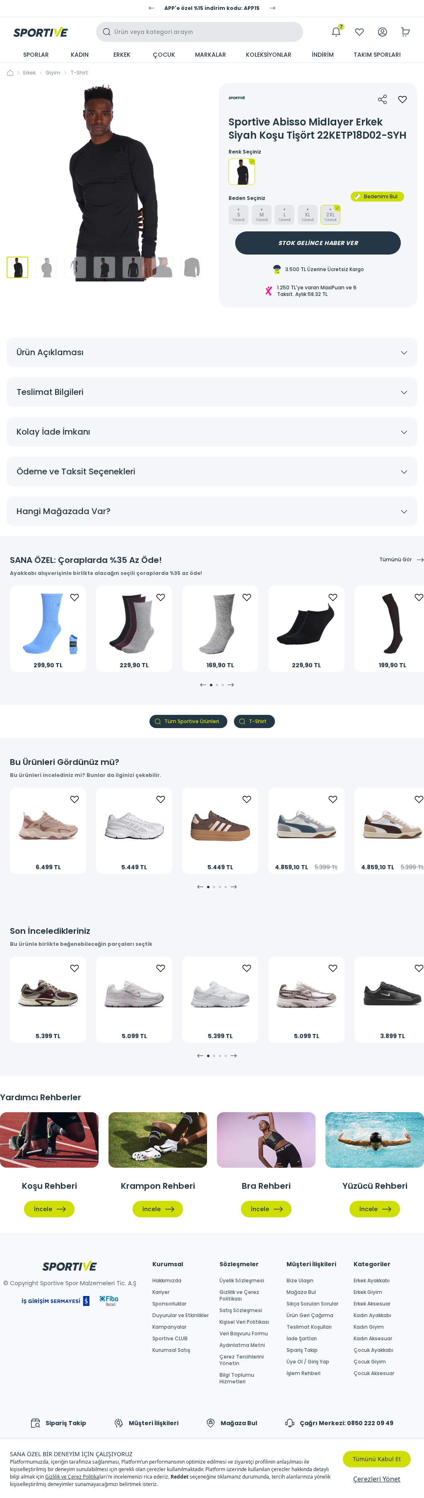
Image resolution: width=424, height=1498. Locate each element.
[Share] (383, 99)
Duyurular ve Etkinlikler (180, 1315)
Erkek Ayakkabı (372, 1280)
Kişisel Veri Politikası (244, 1322)
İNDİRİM (323, 54)
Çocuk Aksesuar (374, 1373)
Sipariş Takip (302, 1350)
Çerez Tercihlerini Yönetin (241, 1360)
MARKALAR (210, 54)
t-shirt (79, 73)
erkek (29, 73)
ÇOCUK (164, 54)
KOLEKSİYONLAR (269, 54)
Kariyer (160, 1292)
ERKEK (121, 54)
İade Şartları (302, 1338)
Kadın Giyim (369, 1327)
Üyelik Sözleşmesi (241, 1280)
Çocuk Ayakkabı (373, 1350)
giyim (53, 73)
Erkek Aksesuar (372, 1304)
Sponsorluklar (169, 1304)
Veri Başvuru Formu (243, 1333)
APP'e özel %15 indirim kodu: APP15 (212, 8)
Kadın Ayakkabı (372, 1315)
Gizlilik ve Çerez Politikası (239, 1295)
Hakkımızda (166, 1280)
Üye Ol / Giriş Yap (308, 1362)
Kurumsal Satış (171, 1350)
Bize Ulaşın (300, 1280)
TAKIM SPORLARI (377, 54)
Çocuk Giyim (370, 1362)
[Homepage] (40, 32)
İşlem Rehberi (303, 1373)
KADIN (80, 54)
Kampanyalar (169, 1327)
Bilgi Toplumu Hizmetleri (236, 1378)
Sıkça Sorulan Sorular (312, 1304)
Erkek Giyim (368, 1292)
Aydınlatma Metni (242, 1345)
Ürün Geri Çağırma (310, 1315)
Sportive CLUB (170, 1338)
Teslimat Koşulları (309, 1327)
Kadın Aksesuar (373, 1338)
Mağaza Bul (301, 1292)
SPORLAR (36, 54)
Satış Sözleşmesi (240, 1310)
